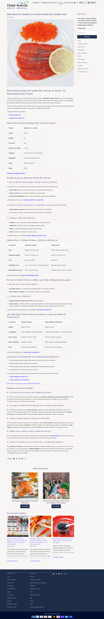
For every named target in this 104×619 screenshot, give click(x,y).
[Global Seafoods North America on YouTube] (59, 574)
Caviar (79, 40)
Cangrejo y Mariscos (82, 43)
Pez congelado (81, 50)
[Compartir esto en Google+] (22, 459)
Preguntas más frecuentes (35, 594)
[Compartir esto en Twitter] (14, 459)
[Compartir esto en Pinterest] (19, 459)
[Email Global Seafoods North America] (67, 574)
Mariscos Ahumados (82, 62)
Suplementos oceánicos (83, 68)
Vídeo (31, 604)
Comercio (36, 2)
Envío (31, 591)
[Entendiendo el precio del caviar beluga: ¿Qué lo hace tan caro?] (63, 526)
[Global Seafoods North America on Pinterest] (62, 574)
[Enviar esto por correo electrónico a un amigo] (24, 459)
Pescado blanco (81, 59)
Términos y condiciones (35, 579)
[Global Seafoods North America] (17, 5)
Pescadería (80, 65)
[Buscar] (77, 3)
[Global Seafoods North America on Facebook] (56, 574)
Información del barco (49, 2)
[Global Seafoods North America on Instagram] (64, 574)
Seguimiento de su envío (35, 588)
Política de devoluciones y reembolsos (38, 582)
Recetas (31, 601)
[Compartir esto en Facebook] (16, 459)
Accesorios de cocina (83, 71)
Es (82, 2)
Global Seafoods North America (53, 613)
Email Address (82, 28)
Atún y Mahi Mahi (82, 53)
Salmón (79, 56)
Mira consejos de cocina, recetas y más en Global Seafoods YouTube (23, 383)
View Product (25, 506)
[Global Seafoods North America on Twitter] (53, 574)
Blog (61, 2)
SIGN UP (87, 36)
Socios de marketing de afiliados (37, 607)
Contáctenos (32, 585)
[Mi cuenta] (75, 3)
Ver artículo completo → (13, 561)
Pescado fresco (81, 47)
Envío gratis (68, 2)
